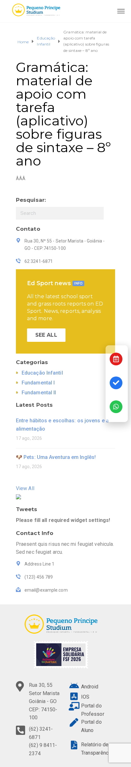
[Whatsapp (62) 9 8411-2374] (116, 406)
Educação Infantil (46, 41)
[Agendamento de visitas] (116, 359)
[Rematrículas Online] (116, 382)
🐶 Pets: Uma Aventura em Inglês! (56, 457)
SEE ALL (46, 335)
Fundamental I (38, 383)
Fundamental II (39, 393)
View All (25, 488)
